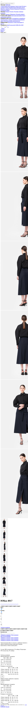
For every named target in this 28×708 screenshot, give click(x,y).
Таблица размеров (5, 627)
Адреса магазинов (18, 22)
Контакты (10, 22)
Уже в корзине (14, 635)
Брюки (7, 7)
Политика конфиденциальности (12, 21)
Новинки (12, 6)
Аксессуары (18, 6)
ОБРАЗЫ (8, 5)
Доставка (16, 11)
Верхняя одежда (21, 7)
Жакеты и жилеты (5, 9)
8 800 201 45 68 (19, 25)
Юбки (7, 10)
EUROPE (3, 706)
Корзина (8, 14)
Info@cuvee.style (11, 25)
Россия (7, 706)
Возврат (7, 11)
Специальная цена (5, 6)
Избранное (13, 14)
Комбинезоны (12, 7)
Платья (12, 9)
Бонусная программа (16, 15)
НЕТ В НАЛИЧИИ (5, 636)
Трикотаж (16, 9)
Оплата (12, 11)
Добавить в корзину (6, 635)
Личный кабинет (20, 14)
